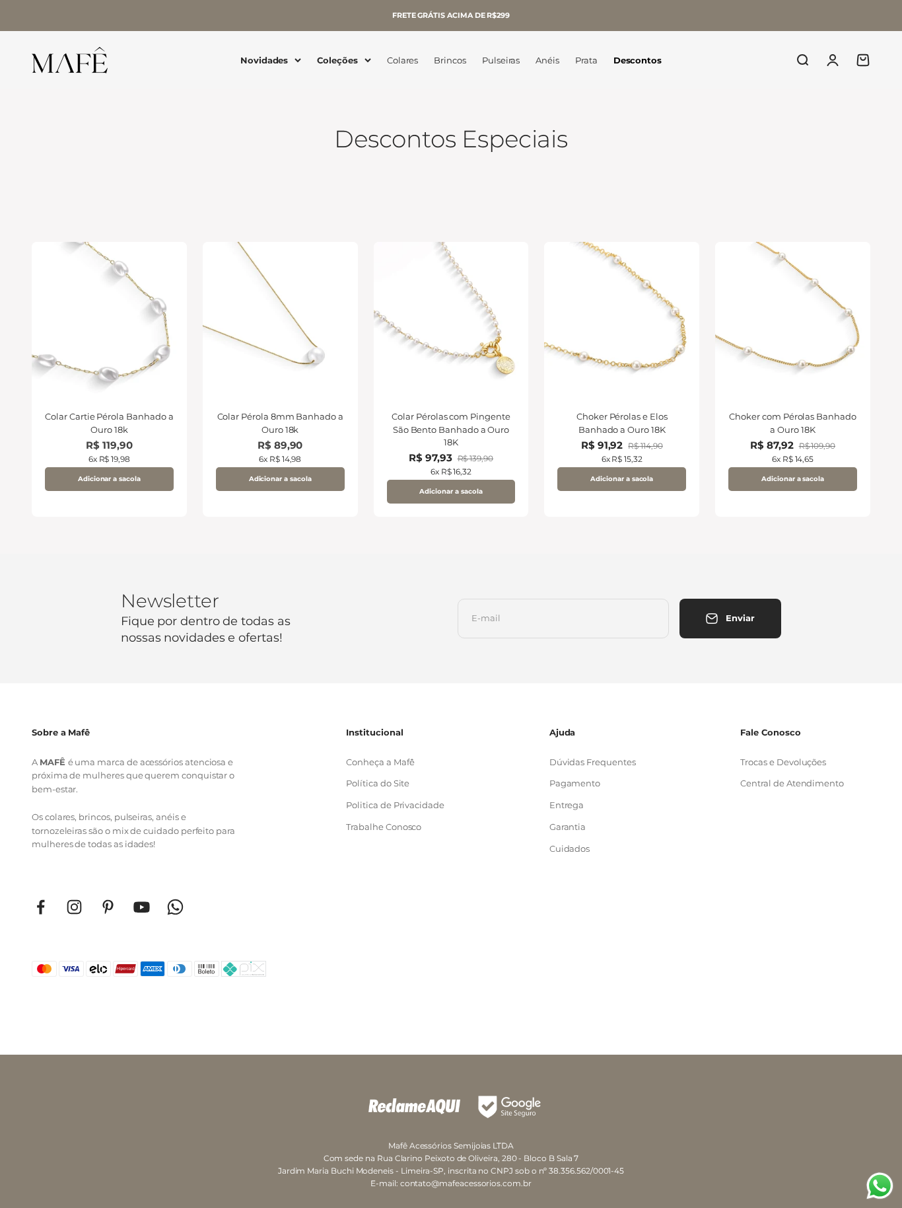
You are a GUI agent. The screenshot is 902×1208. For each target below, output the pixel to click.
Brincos (450, 60)
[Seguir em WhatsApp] (175, 907)
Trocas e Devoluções (783, 762)
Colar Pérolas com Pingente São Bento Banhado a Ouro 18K (451, 429)
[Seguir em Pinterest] (108, 907)
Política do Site (377, 783)
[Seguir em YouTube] (142, 907)
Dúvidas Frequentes (592, 762)
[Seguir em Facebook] (41, 907)
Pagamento (574, 783)
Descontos (637, 60)
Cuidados (569, 848)
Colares (403, 60)
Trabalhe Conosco (383, 826)
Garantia (567, 826)
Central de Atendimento (792, 783)
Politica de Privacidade (395, 805)
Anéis (547, 60)
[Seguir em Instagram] (74, 907)
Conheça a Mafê (380, 762)
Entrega (566, 805)
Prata (586, 60)
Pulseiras (501, 60)
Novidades (264, 60)
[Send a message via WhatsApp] (879, 1185)
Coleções (337, 60)
